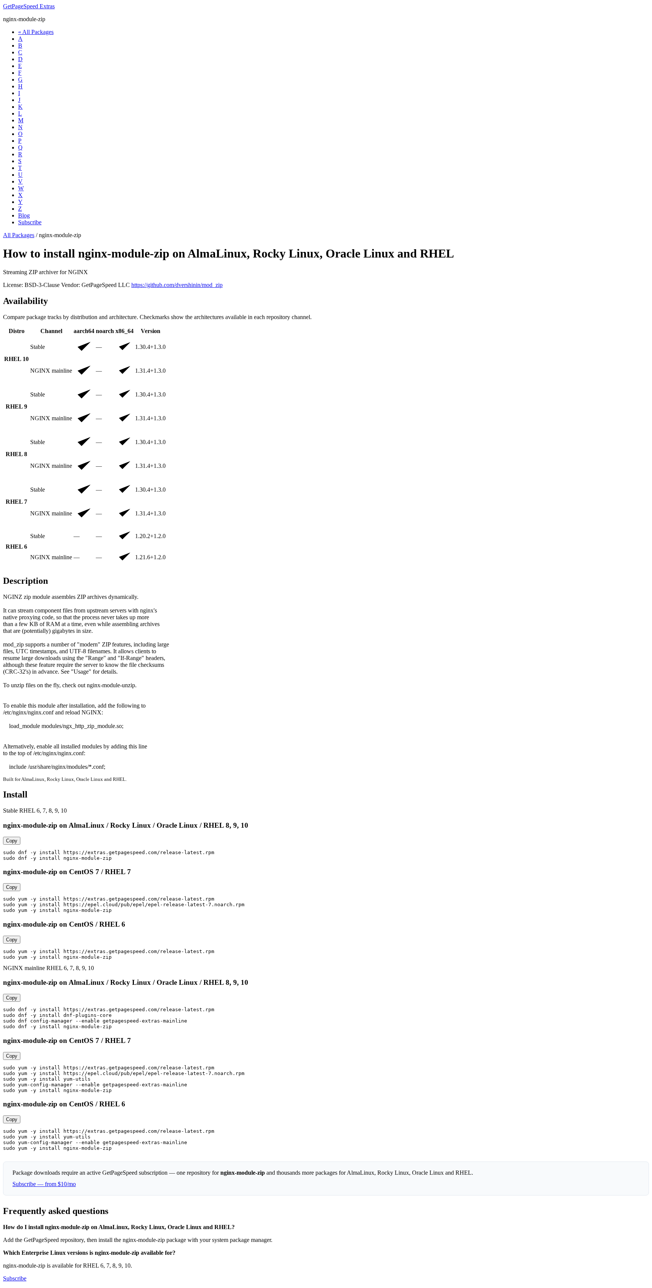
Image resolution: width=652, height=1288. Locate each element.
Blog (24, 215)
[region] (326, 447)
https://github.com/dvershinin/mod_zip (177, 285)
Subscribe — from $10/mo (44, 1184)
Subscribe (30, 222)
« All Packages (36, 32)
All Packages (18, 235)
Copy (11, 841)
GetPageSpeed (29, 6)
